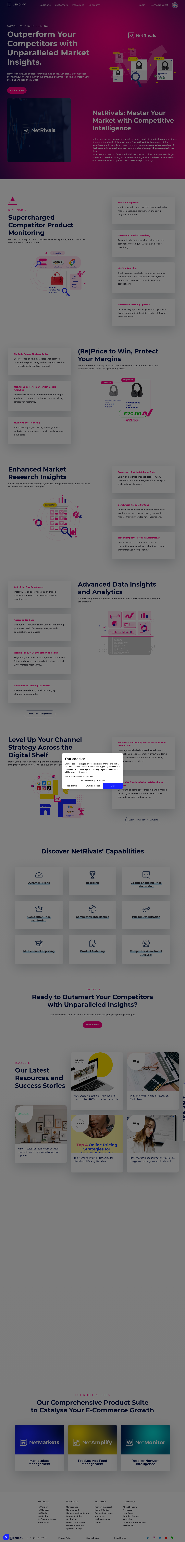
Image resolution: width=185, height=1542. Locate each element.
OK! (113, 786)
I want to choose (92, 786)
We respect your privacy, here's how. (79, 776)
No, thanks (72, 786)
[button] (6, 1537)
